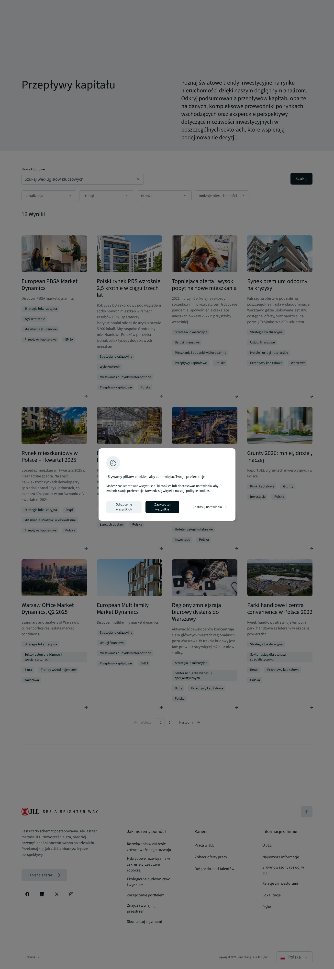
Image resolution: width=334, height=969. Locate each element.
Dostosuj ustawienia (210, 507)
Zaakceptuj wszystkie (162, 507)
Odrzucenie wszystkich (124, 507)
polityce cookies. (198, 490)
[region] (167, 484)
